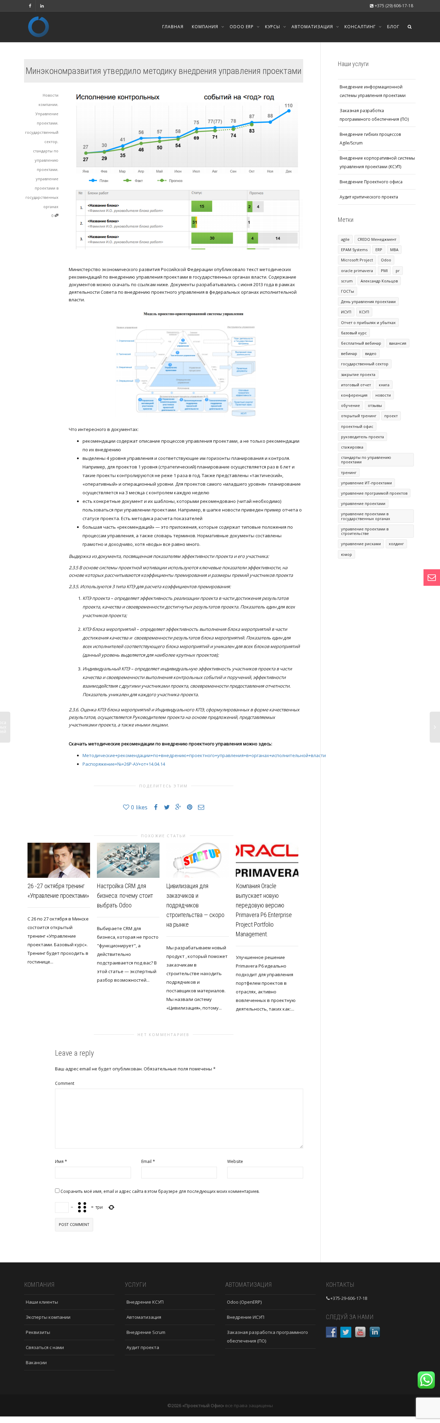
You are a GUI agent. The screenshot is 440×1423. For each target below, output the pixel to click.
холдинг (396, 543)
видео (370, 353)
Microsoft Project (357, 259)
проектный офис (357, 426)
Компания (206, 27)
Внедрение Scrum (145, 1332)
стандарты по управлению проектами (45, 160)
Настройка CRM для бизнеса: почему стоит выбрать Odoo (125, 895)
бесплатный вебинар (361, 343)
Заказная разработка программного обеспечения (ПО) (374, 115)
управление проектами (363, 503)
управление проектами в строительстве (364, 531)
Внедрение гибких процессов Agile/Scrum (370, 138)
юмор (346, 554)
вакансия (397, 343)
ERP (378, 249)
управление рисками (361, 543)
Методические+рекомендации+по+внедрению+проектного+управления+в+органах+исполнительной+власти (204, 755)
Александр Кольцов (379, 280)
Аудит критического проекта (369, 197)
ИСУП (346, 311)
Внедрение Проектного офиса (371, 182)
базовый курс (354, 332)
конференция (354, 395)
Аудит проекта (142, 1347)
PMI (384, 270)
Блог (393, 27)
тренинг (348, 472)
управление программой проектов (374, 493)
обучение (350, 405)
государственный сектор (364, 363)
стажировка (352, 447)
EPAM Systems (354, 249)
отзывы (375, 405)
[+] (59, 860)
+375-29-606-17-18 (348, 1298)
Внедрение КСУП (145, 1302)
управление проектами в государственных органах (365, 516)
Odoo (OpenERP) (244, 1302)
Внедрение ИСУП (245, 1317)
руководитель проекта (362, 436)
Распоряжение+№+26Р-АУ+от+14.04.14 (123, 764)
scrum (347, 280)
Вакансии (36, 1362)
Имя (59, 1161)
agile (345, 239)
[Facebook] (30, 5)
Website (235, 1161)
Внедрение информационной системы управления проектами (373, 91)
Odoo (386, 259)
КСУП (364, 311)
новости (383, 395)
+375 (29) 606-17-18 (393, 6)
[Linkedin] (41, 5)
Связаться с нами (45, 1347)
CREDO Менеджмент (377, 239)
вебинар (349, 353)
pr (398, 270)
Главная (173, 27)
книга (384, 384)
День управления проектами (368, 301)
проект (391, 415)
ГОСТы (347, 291)
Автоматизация (313, 27)
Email (146, 1161)
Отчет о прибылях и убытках (368, 322)
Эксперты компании (48, 1317)
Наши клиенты (42, 1302)
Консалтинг (360, 27)
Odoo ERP (242, 27)
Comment (64, 1083)
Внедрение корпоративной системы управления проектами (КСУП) (377, 162)
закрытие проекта (358, 374)
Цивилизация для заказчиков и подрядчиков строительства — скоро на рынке (195, 905)
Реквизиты (38, 1332)
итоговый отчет (356, 384)
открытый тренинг (358, 415)
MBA (394, 249)
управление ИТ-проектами (366, 482)
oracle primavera (357, 270)
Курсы (273, 27)
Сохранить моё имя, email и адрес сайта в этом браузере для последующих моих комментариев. (160, 1191)
